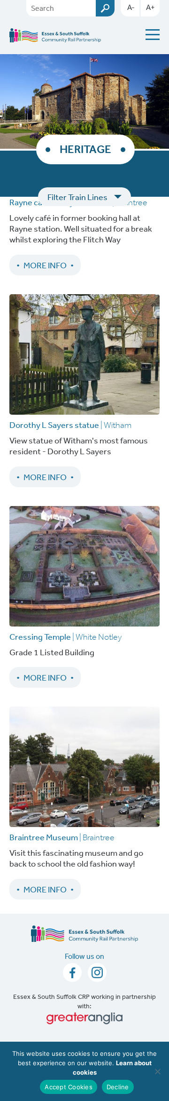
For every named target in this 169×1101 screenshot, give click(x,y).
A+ (150, 7)
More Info (45, 265)
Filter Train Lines (77, 197)
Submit (105, 8)
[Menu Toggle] (153, 34)
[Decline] (157, 1071)
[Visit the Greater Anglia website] (84, 1018)
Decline (118, 1087)
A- (131, 7)
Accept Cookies (68, 1087)
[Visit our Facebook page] (73, 975)
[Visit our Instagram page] (97, 975)
